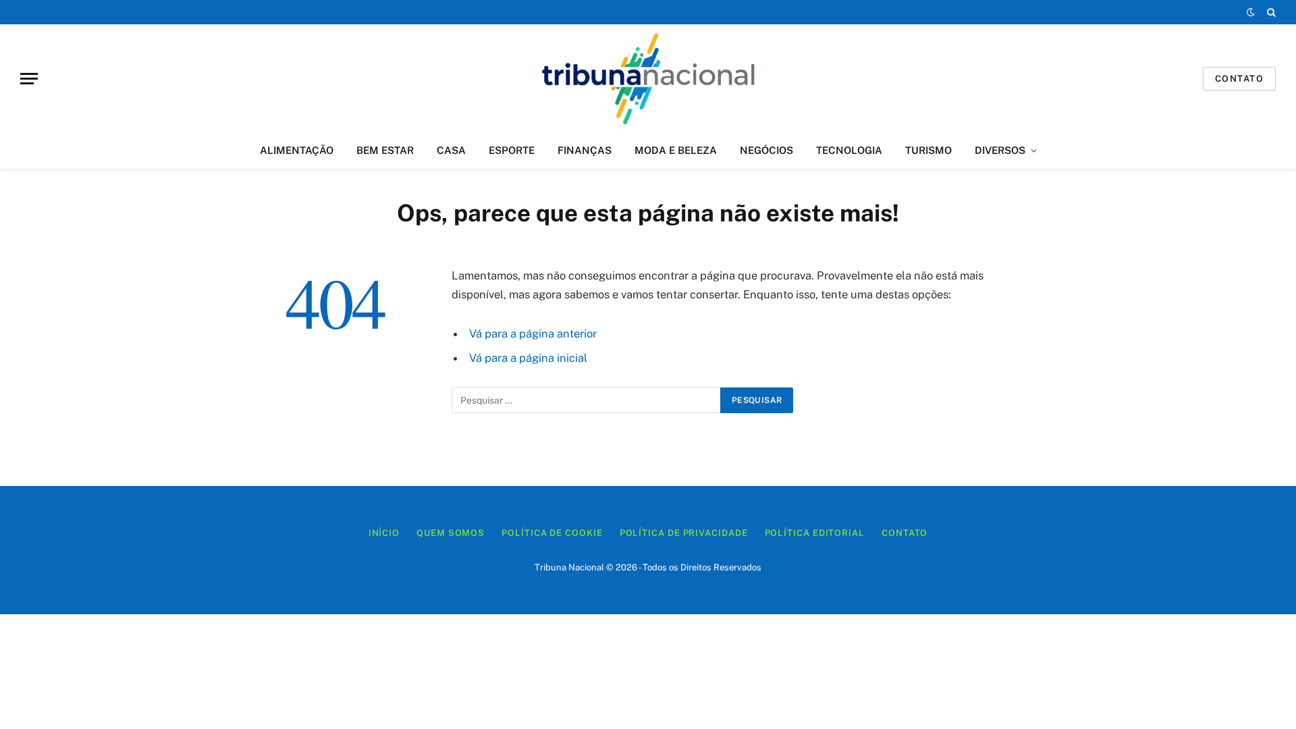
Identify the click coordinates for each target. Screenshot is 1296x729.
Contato (1239, 79)
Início (384, 533)
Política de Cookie (552, 533)
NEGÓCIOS (766, 150)
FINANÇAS (585, 150)
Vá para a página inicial (528, 357)
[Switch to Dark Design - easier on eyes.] (1250, 12)
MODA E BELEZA (675, 150)
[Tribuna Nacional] (648, 78)
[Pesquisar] (1270, 12)
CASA (451, 150)
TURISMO (928, 150)
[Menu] (29, 78)
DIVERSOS (1000, 150)
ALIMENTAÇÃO (296, 150)
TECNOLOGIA (849, 150)
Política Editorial (815, 533)
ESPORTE (512, 150)
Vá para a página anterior (533, 333)
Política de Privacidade (684, 533)
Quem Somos (450, 533)
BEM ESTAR (385, 150)
